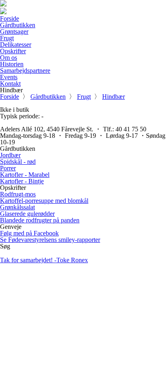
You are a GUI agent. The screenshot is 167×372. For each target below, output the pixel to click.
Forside (9, 18)
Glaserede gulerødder (27, 213)
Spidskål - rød (18, 161)
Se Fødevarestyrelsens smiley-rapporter (50, 239)
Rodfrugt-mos (18, 194)
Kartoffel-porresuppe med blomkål (44, 200)
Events (8, 77)
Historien (12, 64)
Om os (8, 57)
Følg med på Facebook (29, 233)
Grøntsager (14, 31)
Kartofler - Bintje (22, 181)
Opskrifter (13, 51)
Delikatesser (15, 44)
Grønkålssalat (17, 207)
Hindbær (113, 96)
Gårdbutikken (17, 25)
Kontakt (10, 83)
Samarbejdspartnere (25, 70)
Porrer (8, 168)
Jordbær (10, 155)
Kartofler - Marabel (24, 174)
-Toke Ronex (44, 260)
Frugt (7, 38)
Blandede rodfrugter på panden (39, 220)
